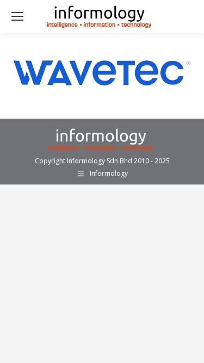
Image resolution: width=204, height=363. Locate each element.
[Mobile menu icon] (17, 16)
